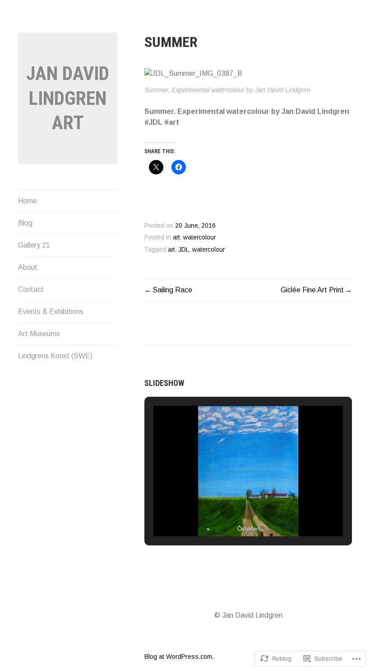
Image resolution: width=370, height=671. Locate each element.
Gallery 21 (34, 245)
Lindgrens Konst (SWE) (55, 356)
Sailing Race (172, 290)
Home (27, 201)
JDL (183, 249)
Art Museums (39, 334)
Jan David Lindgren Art (67, 98)
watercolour (199, 237)
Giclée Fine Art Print (312, 290)
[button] (227, 511)
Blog (25, 223)
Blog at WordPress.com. (179, 656)
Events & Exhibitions (50, 311)
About (27, 267)
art (176, 237)
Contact (31, 289)
